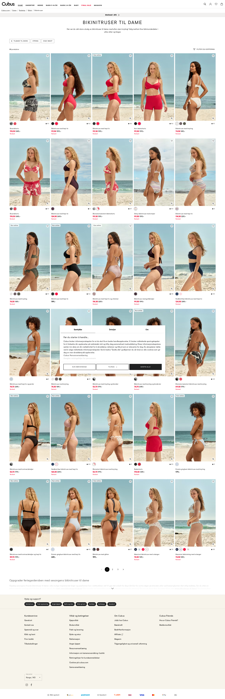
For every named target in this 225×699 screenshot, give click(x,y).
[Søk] (204, 4)
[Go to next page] (123, 569)
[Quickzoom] (47, 118)
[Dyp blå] (177, 294)
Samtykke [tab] (78, 329)
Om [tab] (147, 329)
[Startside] (8, 4)
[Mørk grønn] (184, 123)
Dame (14, 10)
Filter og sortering (206, 49)
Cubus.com (5, 10)
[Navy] (135, 549)
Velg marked (29, 674)
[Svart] (11, 123)
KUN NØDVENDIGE (79, 367)
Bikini (30, 10)
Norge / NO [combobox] (31, 677)
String (35, 41)
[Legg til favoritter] (47, 56)
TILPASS (111, 367)
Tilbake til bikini (21, 41)
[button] (29, 604)
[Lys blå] (177, 464)
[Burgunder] (97, 549)
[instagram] (26, 684)
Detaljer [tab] (112, 329)
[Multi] (135, 208)
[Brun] (180, 123)
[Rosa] (180, 294)
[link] (210, 4)
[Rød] (15, 123)
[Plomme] (52, 208)
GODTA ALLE (146, 367)
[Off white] (177, 123)
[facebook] (31, 684)
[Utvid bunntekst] (112, 584)
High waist (47, 41)
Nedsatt (12, 134)
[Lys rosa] (94, 294)
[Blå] (11, 379)
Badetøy (22, 10)
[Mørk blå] (94, 549)
